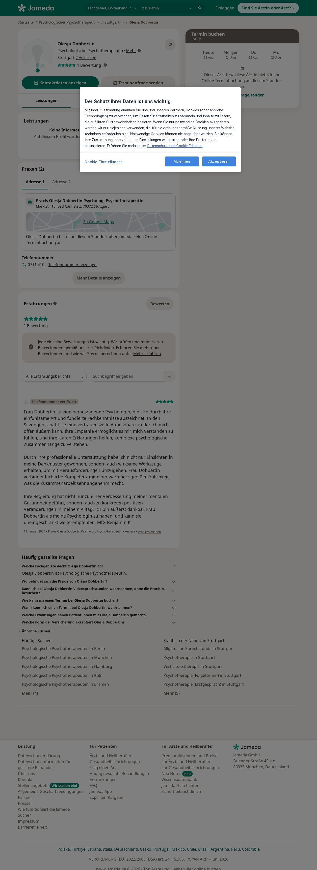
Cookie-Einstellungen (104, 162)
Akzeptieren (219, 161)
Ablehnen (182, 161)
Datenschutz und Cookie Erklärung (175, 146)
